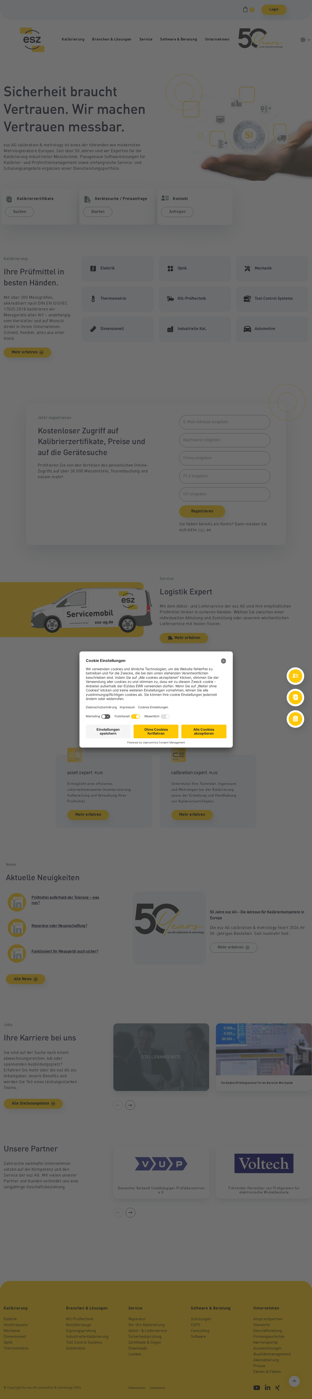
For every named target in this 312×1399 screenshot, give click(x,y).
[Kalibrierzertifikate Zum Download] (295, 697)
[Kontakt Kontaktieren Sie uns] (295, 676)
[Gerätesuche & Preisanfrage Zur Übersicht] (295, 719)
